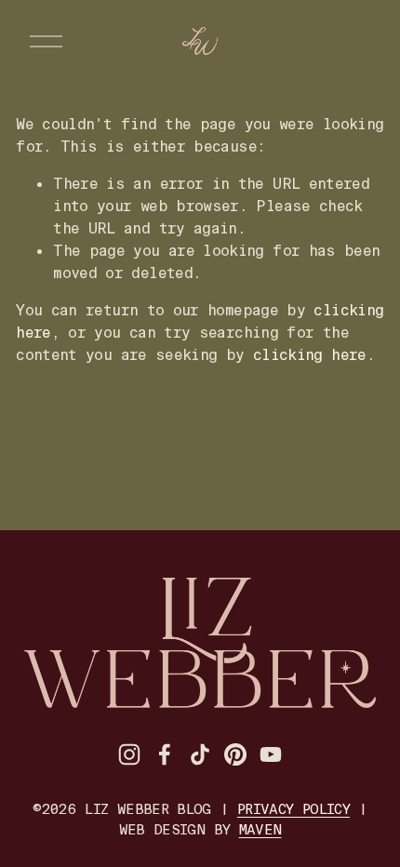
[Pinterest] (235, 754)
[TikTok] (200, 754)
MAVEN (260, 829)
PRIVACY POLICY (293, 809)
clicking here (310, 355)
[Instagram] (129, 754)
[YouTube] (271, 754)
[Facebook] (164, 754)
